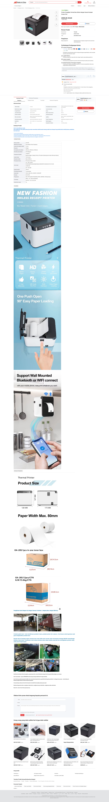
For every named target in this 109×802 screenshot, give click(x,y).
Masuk (94, 3)
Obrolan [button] (87, 23)
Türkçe (76, 793)
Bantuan (79, 5)
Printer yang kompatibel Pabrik (48, 786)
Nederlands (55, 793)
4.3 (81, 100)
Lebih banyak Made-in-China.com (60, 792)
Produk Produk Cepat (70, 792)
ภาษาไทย (72, 793)
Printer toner (59, 786)
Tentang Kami (34, 792)
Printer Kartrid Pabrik (37, 786)
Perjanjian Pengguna (44, 792)
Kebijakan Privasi (51, 792)
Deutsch (51, 793)
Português (34, 793)
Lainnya (15, 788)
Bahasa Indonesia (85, 793)
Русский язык (43, 793)
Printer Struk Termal (66, 786)
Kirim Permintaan (69, 23)
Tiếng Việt (79, 793)
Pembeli (72, 5)
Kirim (22, 715)
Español (30, 793)
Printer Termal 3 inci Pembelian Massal (79, 786)
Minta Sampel (81, 26)
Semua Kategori (18, 5)
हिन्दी (68, 793)
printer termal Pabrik (18, 786)
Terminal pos (16, 773)
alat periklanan (16, 775)
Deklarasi (38, 792)
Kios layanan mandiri (37, 773)
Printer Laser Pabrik (27, 786)
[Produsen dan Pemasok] (20, 2)
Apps (84, 5)
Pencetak (56, 773)
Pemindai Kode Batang (79, 773)
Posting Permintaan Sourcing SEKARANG (44, 715)
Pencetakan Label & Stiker (59, 775)
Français (38, 793)
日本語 (66, 793)
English (27, 793)
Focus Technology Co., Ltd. (51, 795)
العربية (60, 793)
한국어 (63, 793)
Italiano (48, 793)
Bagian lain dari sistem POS (39, 775)
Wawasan (75, 792)
